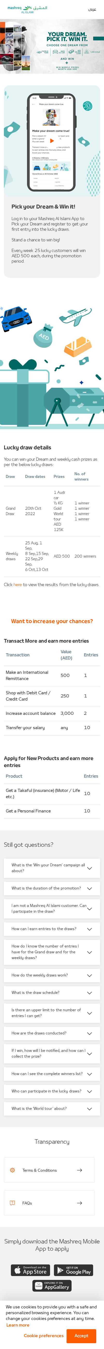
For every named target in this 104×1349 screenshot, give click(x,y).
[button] (43, 1336)
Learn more (18, 1325)
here (18, 585)
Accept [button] (81, 1336)
